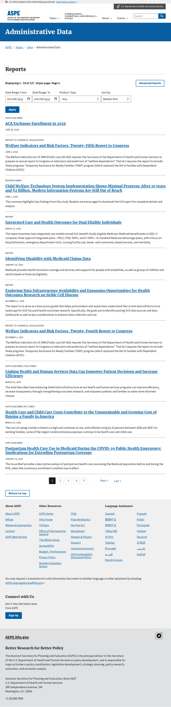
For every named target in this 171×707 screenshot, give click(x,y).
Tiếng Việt (111, 531)
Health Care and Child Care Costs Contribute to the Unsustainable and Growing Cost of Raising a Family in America (81, 414)
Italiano (141, 531)
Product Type (67, 92)
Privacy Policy (47, 557)
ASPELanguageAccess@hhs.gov (24, 583)
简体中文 (110, 525)
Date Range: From (16, 92)
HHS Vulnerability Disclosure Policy (82, 555)
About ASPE (12, 514)
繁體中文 (110, 519)
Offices (9, 519)
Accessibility (46, 546)
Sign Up (14, 615)
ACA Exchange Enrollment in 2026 (35, 123)
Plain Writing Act (81, 519)
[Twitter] (159, 636)
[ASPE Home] (23, 16)
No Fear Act (78, 525)
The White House (49, 540)
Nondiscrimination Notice (50, 564)
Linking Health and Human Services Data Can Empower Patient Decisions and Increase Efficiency (81, 373)
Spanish (110, 514)
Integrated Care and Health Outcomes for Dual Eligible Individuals (63, 222)
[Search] (162, 16)
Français (142, 514)
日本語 (141, 542)
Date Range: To (41, 92)
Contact (10, 531)
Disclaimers (78, 531)
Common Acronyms (82, 548)
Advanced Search (150, 83)
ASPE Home (46, 514)
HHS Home (46, 519)
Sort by (106, 92)
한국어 (109, 537)
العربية (109, 554)
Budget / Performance (52, 551)
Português (143, 525)
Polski (140, 519)
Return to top (17, 493)
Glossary (76, 542)
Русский (110, 548)
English (141, 554)
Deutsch (142, 537)
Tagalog (110, 542)
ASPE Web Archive (16, 537)
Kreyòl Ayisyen (113, 560)
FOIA (73, 514)
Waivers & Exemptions (18, 525)
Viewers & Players (81, 537)
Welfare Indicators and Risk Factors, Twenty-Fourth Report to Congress (68, 331)
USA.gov (44, 525)
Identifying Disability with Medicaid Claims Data (48, 258)
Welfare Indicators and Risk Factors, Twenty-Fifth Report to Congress (67, 145)
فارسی (141, 548)
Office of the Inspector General (52, 532)
